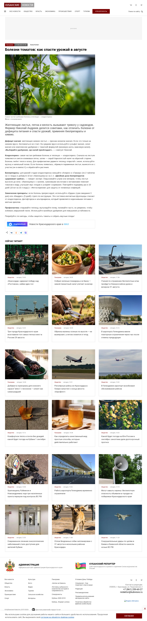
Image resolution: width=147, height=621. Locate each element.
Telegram (141, 5)
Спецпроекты (101, 11)
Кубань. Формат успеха (60, 602)
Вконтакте (131, 5)
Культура (31, 579)
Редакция (79, 589)
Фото (30, 583)
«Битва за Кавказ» (59, 583)
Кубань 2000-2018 (58, 598)
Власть (39, 11)
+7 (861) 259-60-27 (133, 589)
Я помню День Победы (83, 579)
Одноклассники (136, 5)
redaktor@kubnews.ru (131, 592)
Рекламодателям (81, 592)
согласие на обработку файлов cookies (57, 617)
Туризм (86, 11)
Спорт (77, 11)
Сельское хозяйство (35, 594)
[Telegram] (21, 233)
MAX (66, 224)
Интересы (31, 598)
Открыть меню (5, 12)
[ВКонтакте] (11, 233)
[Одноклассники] (16, 233)
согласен (129, 616)
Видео (30, 587)
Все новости (15, 11)
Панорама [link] (57, 277)
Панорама (9, 45)
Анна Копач (34, 45)
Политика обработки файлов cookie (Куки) (83, 603)
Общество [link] (11, 277)
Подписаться (19, 224)
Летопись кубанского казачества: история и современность (60, 588)
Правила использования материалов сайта (84, 597)
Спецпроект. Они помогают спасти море (84, 584)
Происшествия (65, 11)
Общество (28, 11)
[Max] (25, 233)
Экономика (50, 11)
